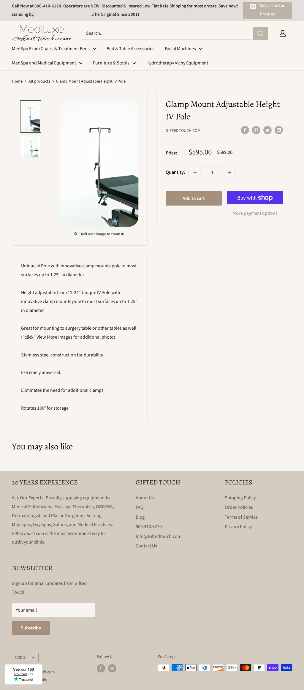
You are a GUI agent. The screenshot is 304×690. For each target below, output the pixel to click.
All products (39, 81)
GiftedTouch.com (183, 131)
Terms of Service (241, 517)
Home (17, 81)
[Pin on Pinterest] (256, 130)
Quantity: (175, 172)
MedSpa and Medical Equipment (44, 63)
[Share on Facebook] (245, 130)
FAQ (140, 507)
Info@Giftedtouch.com (158, 536)
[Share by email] (279, 130)
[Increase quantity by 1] (229, 172)
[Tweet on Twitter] (267, 130)
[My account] (283, 33)
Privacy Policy (238, 526)
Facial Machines (180, 48)
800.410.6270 (149, 526)
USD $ (20, 657)
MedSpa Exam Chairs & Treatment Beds (51, 48)
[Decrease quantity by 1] (195, 172)
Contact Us (146, 546)
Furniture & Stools (111, 63)
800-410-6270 (47, 6)
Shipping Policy (240, 498)
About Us (145, 498)
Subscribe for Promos (272, 10)
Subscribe (31, 628)
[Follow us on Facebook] (101, 668)
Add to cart (194, 198)
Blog (140, 517)
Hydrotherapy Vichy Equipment (177, 63)
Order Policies (239, 507)
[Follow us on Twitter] (112, 668)
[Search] (260, 33)
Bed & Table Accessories (130, 48)
